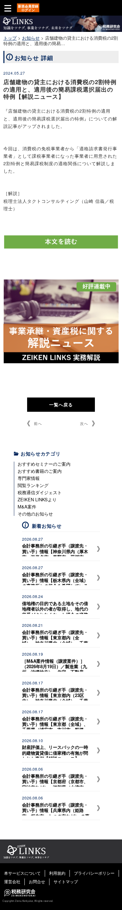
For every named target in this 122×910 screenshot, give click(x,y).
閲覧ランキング (33, 485)
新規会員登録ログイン (28, 8)
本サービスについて (22, 873)
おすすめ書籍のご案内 (40, 471)
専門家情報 (29, 478)
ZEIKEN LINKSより (37, 499)
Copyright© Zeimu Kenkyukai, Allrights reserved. (27, 901)
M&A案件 (27, 506)
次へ (84, 423)
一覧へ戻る (61, 404)
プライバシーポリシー (94, 873)
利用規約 (57, 873)
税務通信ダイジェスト (40, 492)
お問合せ (37, 881)
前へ (38, 423)
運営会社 (12, 881)
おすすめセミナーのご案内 (44, 464)
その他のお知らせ (35, 513)
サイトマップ (66, 881)
